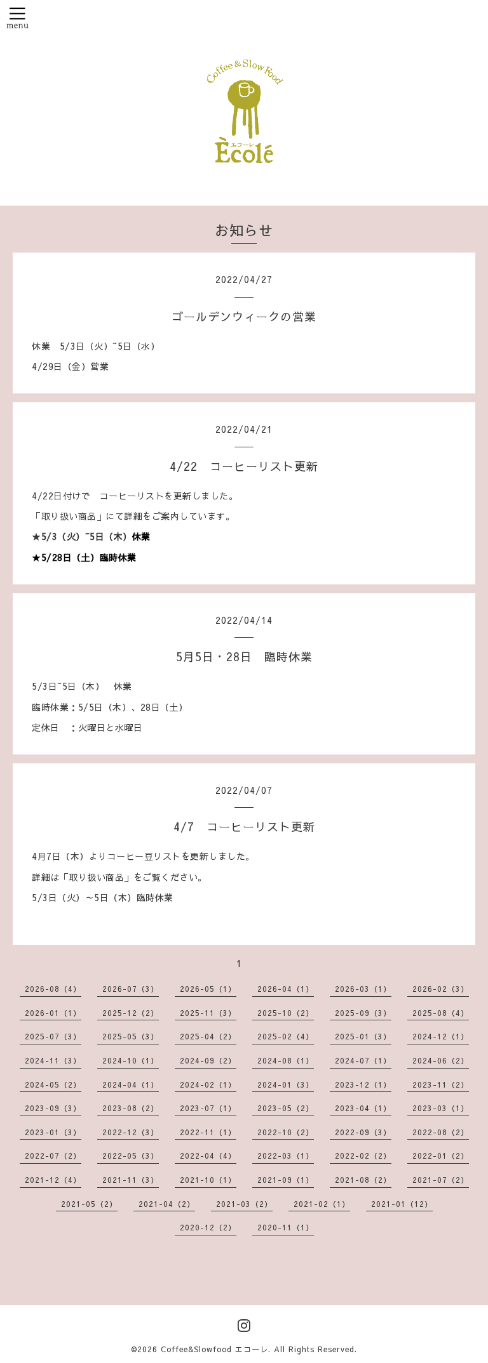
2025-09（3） (363, 1013)
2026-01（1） (53, 1013)
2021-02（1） (322, 1204)
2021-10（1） (208, 1180)
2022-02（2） (363, 1155)
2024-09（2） (208, 1060)
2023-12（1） (363, 1084)
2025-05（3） (130, 1036)
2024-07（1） (363, 1060)
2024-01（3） (285, 1084)
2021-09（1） (285, 1180)
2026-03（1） (363, 989)
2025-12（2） (130, 1013)
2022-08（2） (440, 1132)
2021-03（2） (244, 1204)
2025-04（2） (208, 1036)
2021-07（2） (440, 1180)
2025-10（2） (285, 1013)
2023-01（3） (53, 1132)
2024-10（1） (130, 1060)
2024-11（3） (53, 1060)
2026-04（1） (285, 989)
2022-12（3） (130, 1132)
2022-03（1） (285, 1155)
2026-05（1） (208, 989)
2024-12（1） (440, 1036)
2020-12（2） (208, 1227)
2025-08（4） (440, 1013)
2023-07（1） (208, 1108)
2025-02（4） (285, 1036)
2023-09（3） (53, 1108)
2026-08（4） (53, 989)
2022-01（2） (440, 1155)
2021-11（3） (130, 1180)
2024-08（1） (285, 1060)
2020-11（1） (285, 1227)
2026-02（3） (440, 989)
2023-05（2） (285, 1108)
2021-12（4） (53, 1180)
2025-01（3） (363, 1036)
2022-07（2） (53, 1155)
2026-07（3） (130, 989)
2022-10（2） (285, 1132)
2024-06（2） (440, 1060)
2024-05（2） (53, 1084)
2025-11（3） (208, 1013)
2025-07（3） (53, 1036)
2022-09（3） (363, 1132)
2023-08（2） (130, 1108)
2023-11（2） (440, 1084)
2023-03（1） (440, 1108)
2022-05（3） (130, 1155)
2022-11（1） (208, 1132)
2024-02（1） (208, 1084)
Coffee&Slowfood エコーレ (214, 1349)
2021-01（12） (402, 1204)
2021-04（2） (167, 1204)
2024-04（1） (130, 1084)
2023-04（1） (363, 1108)
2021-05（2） (89, 1204)
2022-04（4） (208, 1155)
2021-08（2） (363, 1180)
